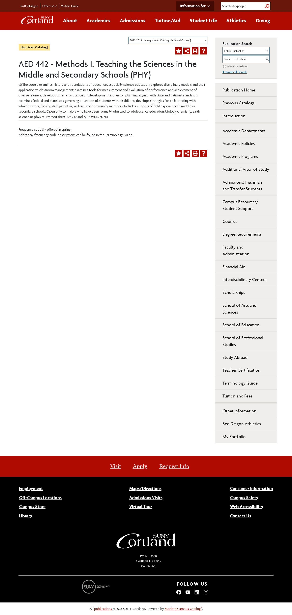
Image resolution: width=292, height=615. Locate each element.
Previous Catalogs (238, 103)
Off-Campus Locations (40, 497)
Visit (115, 466)
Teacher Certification (241, 370)
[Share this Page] (186, 51)
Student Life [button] (203, 20)
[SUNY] (96, 587)
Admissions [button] (132, 20)
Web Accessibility (246, 506)
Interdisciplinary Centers (244, 279)
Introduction (234, 116)
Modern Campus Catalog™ (183, 609)
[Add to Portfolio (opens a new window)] (178, 50)
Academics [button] (98, 20)
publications (103, 609)
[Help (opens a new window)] (203, 50)
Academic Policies (238, 143)
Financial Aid (233, 266)
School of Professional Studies (242, 341)
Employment (31, 488)
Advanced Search (234, 72)
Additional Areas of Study (245, 169)
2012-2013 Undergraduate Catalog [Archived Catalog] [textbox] (160, 40)
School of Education (241, 324)
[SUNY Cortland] (146, 548)
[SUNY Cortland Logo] (37, 21)
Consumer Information (251, 488)
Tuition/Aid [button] (167, 20)
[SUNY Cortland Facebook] (179, 594)
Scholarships (233, 292)
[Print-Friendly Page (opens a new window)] (195, 50)
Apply (140, 466)
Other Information (239, 411)
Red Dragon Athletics (241, 423)
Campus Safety (244, 497)
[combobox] (168, 40)
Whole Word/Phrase (237, 66)
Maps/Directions (145, 488)
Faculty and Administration (235, 250)
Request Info (174, 466)
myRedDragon (29, 6)
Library (25, 515)
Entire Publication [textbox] (234, 51)
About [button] (70, 20)
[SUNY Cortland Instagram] (206, 594)
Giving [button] (263, 20)
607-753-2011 (148, 565)
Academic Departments (243, 130)
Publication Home (238, 90)
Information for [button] (193, 5)
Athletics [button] (236, 20)
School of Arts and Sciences (239, 309)
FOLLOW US (192, 584)
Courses (229, 221)
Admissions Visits (145, 497)
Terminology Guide (240, 383)
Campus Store (32, 506)
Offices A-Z (49, 6)
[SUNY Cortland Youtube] (188, 594)
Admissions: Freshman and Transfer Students (242, 186)
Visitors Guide (70, 6)
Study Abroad (235, 357)
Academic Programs (240, 156)
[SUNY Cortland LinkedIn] (197, 594)
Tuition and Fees (237, 396)
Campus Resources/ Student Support (240, 205)
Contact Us (240, 515)
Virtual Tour (140, 506)
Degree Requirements (241, 234)
